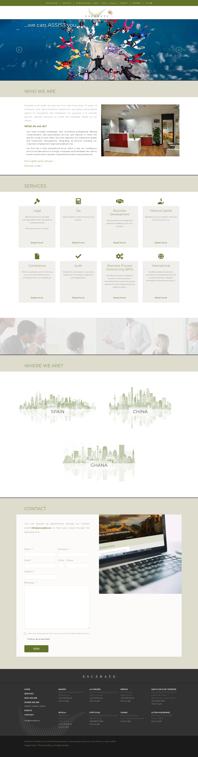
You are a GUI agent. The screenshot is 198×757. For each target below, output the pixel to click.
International (161, 265)
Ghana (113, 3)
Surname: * (64, 549)
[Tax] (78, 201)
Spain (95, 3)
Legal (37, 210)
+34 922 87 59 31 (158, 701)
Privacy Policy (45, 745)
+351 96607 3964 (96, 721)
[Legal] (37, 201)
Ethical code (33, 166)
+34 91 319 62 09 (65, 698)
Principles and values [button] (39, 161)
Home (27, 689)
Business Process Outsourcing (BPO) (119, 267)
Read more (37, 242)
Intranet (136, 3)
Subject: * (29, 571)
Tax (78, 210)
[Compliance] (37, 256)
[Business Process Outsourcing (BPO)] (119, 256)
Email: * (28, 560)
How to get (63, 701)
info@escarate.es (32, 720)
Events (28, 710)
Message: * (30, 582)
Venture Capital (161, 210)
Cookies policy (61, 745)
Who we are (52, 3)
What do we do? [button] (35, 126)
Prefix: (61, 560)
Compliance (37, 265)
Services (67, 3)
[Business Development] (119, 201)
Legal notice (30, 745)
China (104, 3)
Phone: (70, 560)
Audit (78, 265)
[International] (161, 256)
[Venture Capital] (161, 201)
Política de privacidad (38, 639)
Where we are (83, 3)
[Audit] (78, 256)
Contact (124, 3)
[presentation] (19, 50)
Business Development (120, 212)
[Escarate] (99, 12)
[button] (95, 78)
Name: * (28, 549)
